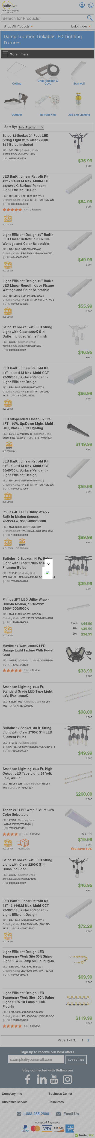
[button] (49, 563)
